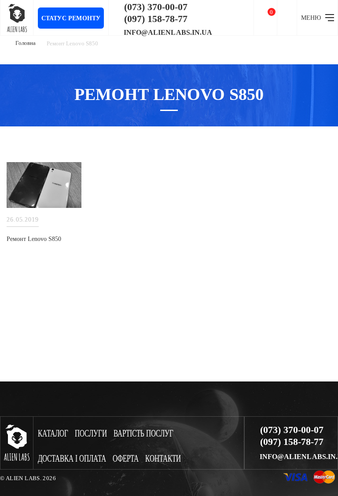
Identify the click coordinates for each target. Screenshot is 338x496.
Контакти (163, 459)
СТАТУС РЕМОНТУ (71, 18)
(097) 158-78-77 (155, 19)
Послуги (91, 434)
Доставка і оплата (72, 459)
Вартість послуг (143, 434)
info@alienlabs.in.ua (168, 32)
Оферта (126, 459)
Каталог (53, 434)
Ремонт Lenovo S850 (34, 239)
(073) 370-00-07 (155, 7)
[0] (265, 17)
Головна (25, 43)
